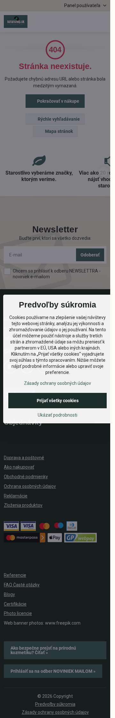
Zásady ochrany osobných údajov (57, 383)
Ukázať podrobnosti (57, 415)
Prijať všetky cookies (58, 400)
